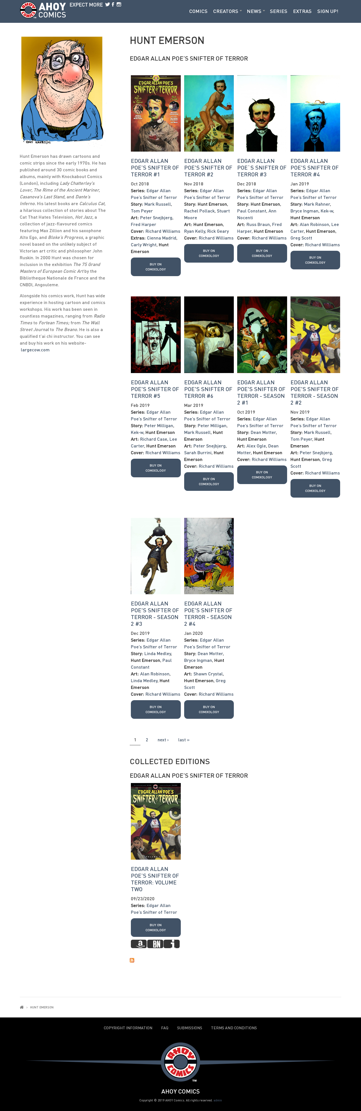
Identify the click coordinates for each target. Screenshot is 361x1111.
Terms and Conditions (234, 1028)
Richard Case (153, 439)
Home (22, 1007)
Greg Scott (301, 237)
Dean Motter (263, 432)
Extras (302, 11)
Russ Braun (258, 224)
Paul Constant (251, 210)
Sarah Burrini (198, 452)
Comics (198, 11)
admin (217, 1100)
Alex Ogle (256, 445)
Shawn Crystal (208, 673)
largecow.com (35, 349)
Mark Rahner (317, 204)
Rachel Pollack (199, 210)
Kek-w (327, 210)
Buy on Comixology (156, 266)
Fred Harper (143, 224)
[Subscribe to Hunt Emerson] (235, 959)
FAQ (164, 1028)
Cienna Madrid (161, 237)
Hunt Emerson (212, 204)
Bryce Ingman (304, 210)
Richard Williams (163, 231)
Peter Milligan (158, 425)
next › (163, 739)
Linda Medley (157, 653)
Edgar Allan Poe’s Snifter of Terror (189, 58)
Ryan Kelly (194, 231)
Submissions (189, 1028)
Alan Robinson (314, 224)
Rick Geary (218, 231)
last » (184, 739)
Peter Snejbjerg (156, 217)
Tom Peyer (142, 210)
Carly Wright (144, 244)
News (254, 11)
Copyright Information (128, 1028)
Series (278, 11)
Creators (225, 11)
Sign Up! (327, 11)
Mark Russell (157, 204)
